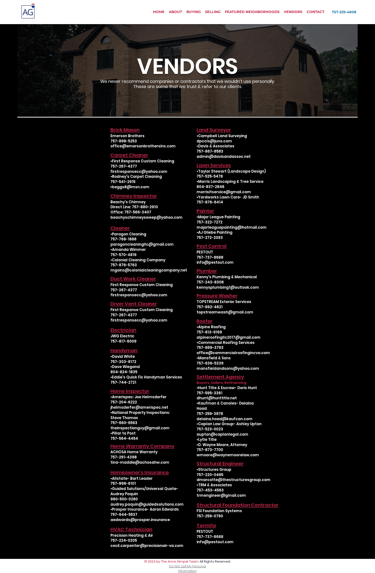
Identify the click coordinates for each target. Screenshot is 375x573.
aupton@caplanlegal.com (222, 434)
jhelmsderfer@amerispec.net (139, 407)
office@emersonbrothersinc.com (143, 146)
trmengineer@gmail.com (221, 495)
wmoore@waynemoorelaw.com (228, 455)
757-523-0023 (210, 429)
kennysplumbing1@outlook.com (228, 287)
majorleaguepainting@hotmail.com (231, 227)
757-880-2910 (145, 207)
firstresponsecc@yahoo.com (138, 171)
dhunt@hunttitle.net (217, 398)
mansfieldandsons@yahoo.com (228, 368)
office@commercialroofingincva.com (233, 352)
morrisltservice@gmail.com (224, 192)
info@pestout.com (215, 262)
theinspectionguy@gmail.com (139, 428)
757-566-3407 (137, 212)
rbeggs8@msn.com (129, 187)
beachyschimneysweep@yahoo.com (146, 217)
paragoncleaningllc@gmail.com (142, 244)
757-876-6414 (210, 202)
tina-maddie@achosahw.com (139, 462)
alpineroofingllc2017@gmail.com (228, 337)
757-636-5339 (210, 363)
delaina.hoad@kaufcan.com (224, 418)
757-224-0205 (123, 540)
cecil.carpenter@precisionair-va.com (146, 545)
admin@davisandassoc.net (224, 156)
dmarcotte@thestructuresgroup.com (233, 479)
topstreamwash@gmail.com (225, 312)
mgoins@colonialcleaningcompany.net (148, 270)
